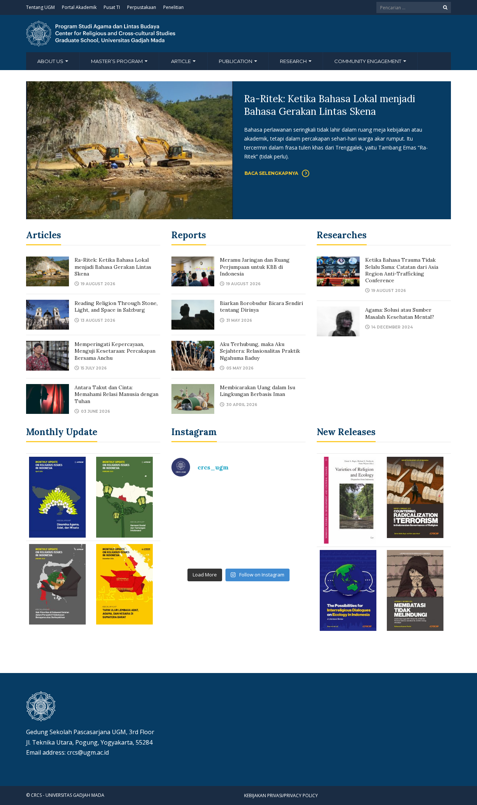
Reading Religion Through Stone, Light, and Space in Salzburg (116, 306)
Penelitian (173, 7)
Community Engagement (368, 61)
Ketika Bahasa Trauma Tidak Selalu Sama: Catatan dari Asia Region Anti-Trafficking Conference (401, 270)
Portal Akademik (79, 7)
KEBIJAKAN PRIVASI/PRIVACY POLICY (281, 795)
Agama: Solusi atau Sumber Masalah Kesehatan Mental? (399, 313)
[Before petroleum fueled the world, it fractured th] (204, 544)
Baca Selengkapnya (271, 173)
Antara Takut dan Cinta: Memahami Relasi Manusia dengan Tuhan (116, 394)
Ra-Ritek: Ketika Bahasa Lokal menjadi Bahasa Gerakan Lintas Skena (329, 104)
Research (294, 61)
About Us (50, 61)
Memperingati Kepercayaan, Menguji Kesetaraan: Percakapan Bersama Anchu (115, 351)
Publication (236, 61)
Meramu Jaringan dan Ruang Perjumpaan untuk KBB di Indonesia (255, 267)
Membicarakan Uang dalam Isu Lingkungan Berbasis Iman (257, 390)
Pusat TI (112, 7)
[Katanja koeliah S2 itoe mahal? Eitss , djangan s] (273, 503)
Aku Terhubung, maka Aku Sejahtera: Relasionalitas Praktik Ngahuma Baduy (260, 351)
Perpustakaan (141, 7)
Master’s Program (117, 61)
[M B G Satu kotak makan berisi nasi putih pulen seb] (273, 544)
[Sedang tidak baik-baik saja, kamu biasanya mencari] (204, 503)
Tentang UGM (40, 7)
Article (181, 61)
